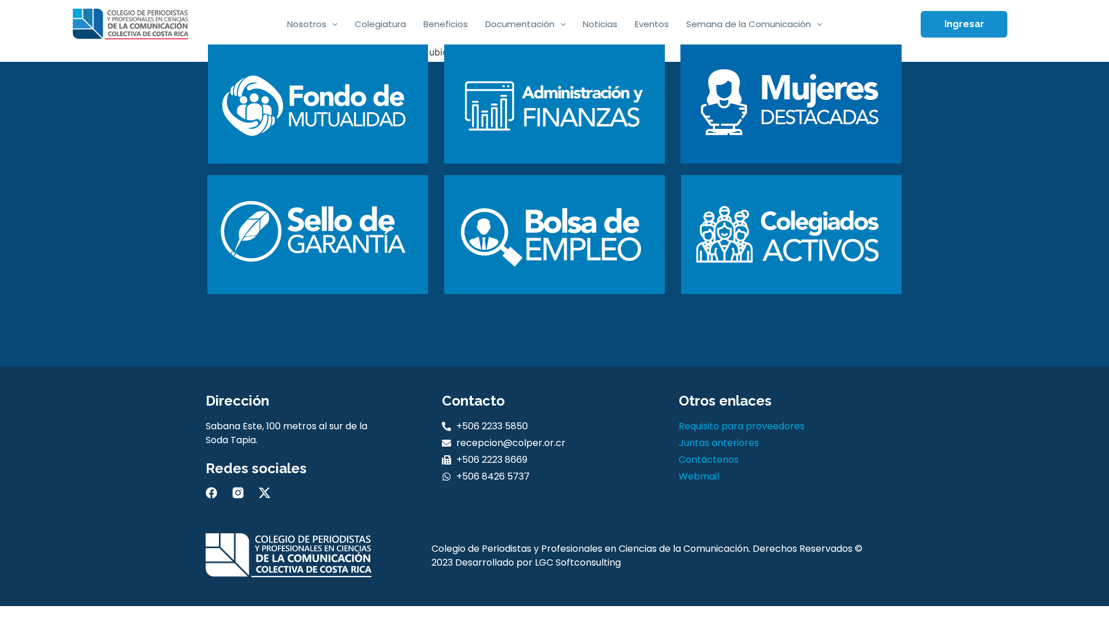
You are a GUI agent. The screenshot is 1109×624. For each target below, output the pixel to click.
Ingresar (964, 23)
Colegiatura (380, 24)
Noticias (600, 24)
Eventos (652, 24)
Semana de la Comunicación (748, 24)
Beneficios (445, 24)
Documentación (519, 24)
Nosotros (306, 24)
